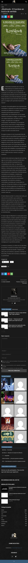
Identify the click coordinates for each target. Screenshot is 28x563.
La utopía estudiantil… (5, 281)
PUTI (3, 461)
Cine (8, 266)
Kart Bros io (4, 452)
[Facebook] (13, 303)
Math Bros (4, 449)
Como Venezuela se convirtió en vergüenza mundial (15, 461)
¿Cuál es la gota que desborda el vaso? (17, 493)
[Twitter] (15, 303)
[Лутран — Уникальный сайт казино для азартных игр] (4, 320)
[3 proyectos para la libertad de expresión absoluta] (4, 489)
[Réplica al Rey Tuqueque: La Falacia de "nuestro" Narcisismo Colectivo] (7, 437)
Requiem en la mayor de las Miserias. (15, 452)
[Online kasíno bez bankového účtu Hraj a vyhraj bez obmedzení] (4, 326)
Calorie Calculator (5, 458)
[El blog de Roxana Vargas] (4, 501)
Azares (5, 4)
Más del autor (15, 309)
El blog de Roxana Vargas (14, 499)
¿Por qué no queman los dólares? (16, 458)
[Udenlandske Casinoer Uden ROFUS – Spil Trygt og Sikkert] (4, 314)
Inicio (2, 4)
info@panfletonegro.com (17, 547)
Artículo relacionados (6, 309)
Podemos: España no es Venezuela (21, 282)
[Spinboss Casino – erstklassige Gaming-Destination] (20, 437)
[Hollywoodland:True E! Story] (20, 410)
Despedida (7, 455)
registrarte (15, 472)
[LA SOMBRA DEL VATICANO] (7, 423)
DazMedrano (5, 13)
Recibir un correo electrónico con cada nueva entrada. (13, 368)
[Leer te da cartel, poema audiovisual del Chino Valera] (20, 423)
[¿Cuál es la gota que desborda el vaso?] (4, 495)
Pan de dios (9, 449)
